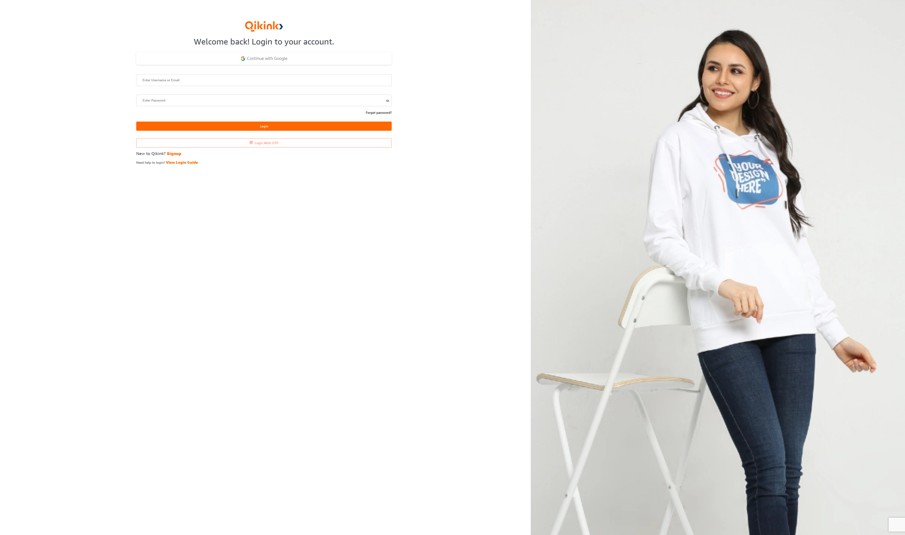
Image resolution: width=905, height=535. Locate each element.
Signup (174, 153)
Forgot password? (379, 112)
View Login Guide (182, 162)
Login (264, 126)
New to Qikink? (158, 153)
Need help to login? (167, 162)
